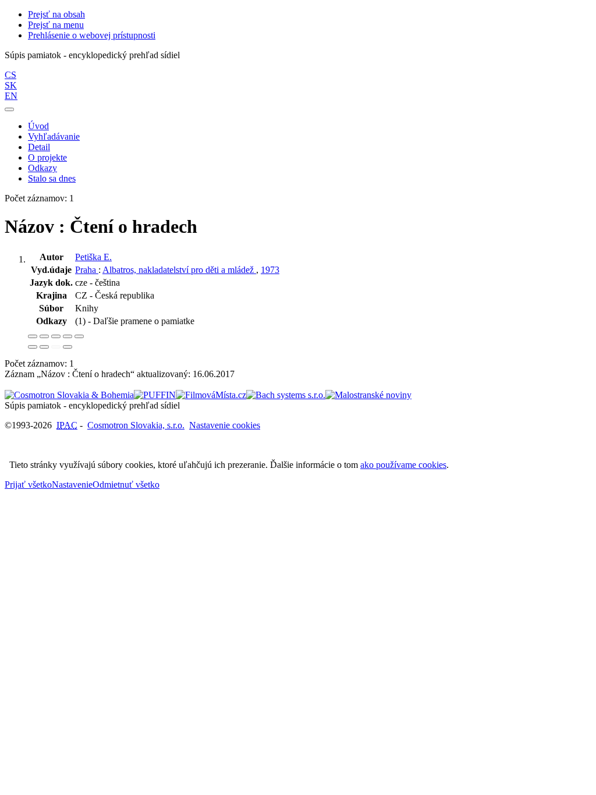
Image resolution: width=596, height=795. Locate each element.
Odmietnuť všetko (126, 484)
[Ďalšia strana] (67, 347)
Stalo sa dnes (52, 178)
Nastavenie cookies (224, 425)
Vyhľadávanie (54, 136)
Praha (86, 270)
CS (10, 75)
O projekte (47, 157)
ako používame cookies (403, 465)
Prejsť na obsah (56, 14)
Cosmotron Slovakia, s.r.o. (136, 425)
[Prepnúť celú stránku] (67, 336)
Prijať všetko (28, 484)
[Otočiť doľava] (32, 347)
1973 (270, 270)
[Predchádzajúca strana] (56, 347)
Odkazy (42, 168)
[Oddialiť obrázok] (44, 336)
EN (11, 96)
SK (11, 85)
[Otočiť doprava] (44, 347)
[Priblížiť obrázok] (32, 336)
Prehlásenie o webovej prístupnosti (91, 35)
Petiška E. (93, 257)
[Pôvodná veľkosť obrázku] (56, 336)
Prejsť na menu (56, 25)
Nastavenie (72, 484)
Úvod (38, 126)
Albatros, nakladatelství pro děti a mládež (179, 270)
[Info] (79, 336)
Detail (39, 147)
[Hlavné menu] (9, 109)
